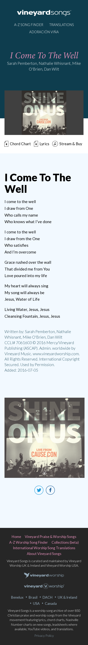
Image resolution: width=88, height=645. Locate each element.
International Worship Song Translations (44, 548)
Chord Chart (20, 144)
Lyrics (44, 144)
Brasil (33, 597)
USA (36, 603)
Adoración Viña (44, 32)
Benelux (17, 597)
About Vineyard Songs (44, 553)
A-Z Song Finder (28, 25)
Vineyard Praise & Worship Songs (50, 536)
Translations (61, 25)
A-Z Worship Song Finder (28, 542)
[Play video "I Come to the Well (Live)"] (44, 112)
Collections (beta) (65, 542)
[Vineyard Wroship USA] (44, 586)
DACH (48, 597)
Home (16, 536)
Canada (51, 603)
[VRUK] (44, 575)
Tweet (39, 490)
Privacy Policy (44, 635)
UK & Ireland (67, 597)
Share (50, 490)
